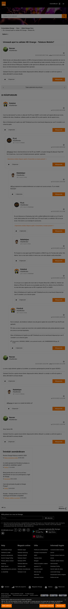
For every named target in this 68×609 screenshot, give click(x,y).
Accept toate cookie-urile (46, 605)
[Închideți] (65, 600)
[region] (34, 603)
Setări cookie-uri (6, 605)
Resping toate (60, 605)
